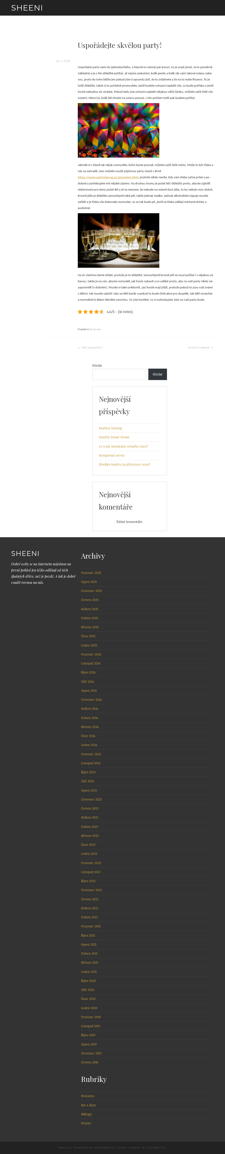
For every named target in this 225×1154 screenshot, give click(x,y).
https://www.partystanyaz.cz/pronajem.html (108, 177)
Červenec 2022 (91, 890)
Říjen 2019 (88, 1035)
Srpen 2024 (89, 690)
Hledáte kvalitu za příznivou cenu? (124, 464)
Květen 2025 (89, 609)
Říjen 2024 (88, 672)
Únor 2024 (88, 736)
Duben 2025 (89, 618)
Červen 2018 (89, 1062)
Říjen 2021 (88, 935)
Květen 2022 (89, 908)
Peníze (86, 1123)
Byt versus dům (92, 347)
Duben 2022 (89, 917)
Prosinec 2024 (91, 654)
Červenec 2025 (91, 591)
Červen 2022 (89, 899)
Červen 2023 (89, 808)
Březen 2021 (89, 962)
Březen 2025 (90, 627)
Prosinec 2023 (91, 754)
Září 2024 (87, 681)
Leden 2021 (89, 972)
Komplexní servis (112, 455)
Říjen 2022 (88, 881)
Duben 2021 (89, 953)
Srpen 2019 (89, 1044)
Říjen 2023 (88, 772)
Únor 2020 (88, 999)
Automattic (156, 1147)
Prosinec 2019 (91, 1017)
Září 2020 (87, 990)
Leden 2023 (89, 854)
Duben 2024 (89, 718)
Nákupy (86, 1114)
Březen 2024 (90, 727)
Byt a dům (88, 1105)
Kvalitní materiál (198, 347)
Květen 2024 (89, 708)
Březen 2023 (90, 836)
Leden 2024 (89, 745)
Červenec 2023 (91, 799)
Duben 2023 (89, 827)
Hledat (97, 365)
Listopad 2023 (90, 763)
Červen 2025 (90, 600)
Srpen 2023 (89, 790)
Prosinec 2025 (91, 573)
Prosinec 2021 (91, 926)
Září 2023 (87, 781)
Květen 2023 (89, 817)
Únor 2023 (88, 845)
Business (95, 329)
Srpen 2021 (88, 944)
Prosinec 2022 (91, 863)
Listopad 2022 (90, 872)
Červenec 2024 (91, 699)
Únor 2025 (88, 636)
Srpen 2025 (89, 582)
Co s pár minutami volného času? (123, 446)
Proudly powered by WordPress (85, 1147)
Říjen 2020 (88, 981)
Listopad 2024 (90, 663)
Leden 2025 (89, 645)
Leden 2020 (89, 1008)
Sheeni (27, 8)
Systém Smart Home (114, 437)
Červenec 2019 (91, 1053)
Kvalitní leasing (110, 428)
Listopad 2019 (90, 1026)
